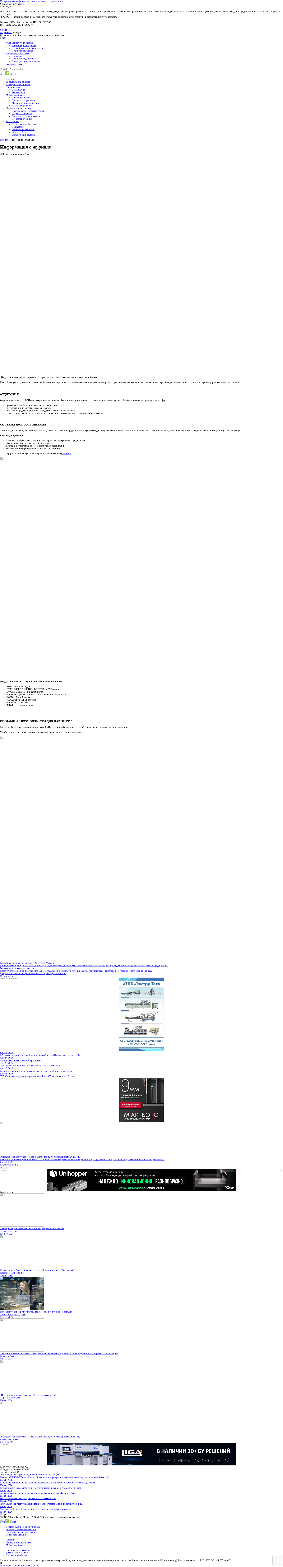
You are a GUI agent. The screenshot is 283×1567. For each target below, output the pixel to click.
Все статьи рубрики (22, 105)
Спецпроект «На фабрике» (19, 1550)
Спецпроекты (13, 87)
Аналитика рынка (21, 97)
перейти (4, 30)
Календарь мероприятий (18, 84)
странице (66, 453)
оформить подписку (25, 1474)
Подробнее (6, 32)
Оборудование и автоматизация (28, 111)
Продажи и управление (23, 100)
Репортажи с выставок (23, 129)
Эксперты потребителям (24, 124)
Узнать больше (7, 4)
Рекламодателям (14, 64)
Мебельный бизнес (15, 95)
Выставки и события (16, 1555)
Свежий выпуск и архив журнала (29, 48)
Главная (4, 139)
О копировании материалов (26, 61)
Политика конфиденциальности (22, 1532)
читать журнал (7, 1474)
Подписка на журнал (22, 50)
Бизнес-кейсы (19, 132)
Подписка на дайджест (23, 58)
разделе (80, 732)
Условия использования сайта (21, 1529)
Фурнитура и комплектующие (27, 116)
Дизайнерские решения (23, 134)
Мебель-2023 (18, 92)
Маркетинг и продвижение (25, 103)
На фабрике (18, 127)
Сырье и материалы (22, 113)
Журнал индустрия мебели (19, 43)
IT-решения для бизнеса (18, 82)
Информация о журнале (24, 45)
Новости (10, 79)
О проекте (17, 56)
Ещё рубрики (12, 121)
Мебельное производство (18, 108)
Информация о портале (17, 53)
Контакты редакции (16, 1534)
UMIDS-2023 (18, 89)
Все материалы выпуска (48, 1474)
